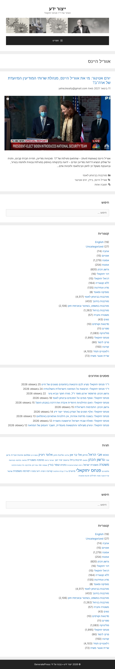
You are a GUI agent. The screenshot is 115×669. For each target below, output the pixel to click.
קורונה (105, 346)
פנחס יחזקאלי (101, 337)
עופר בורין (54, 464)
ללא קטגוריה (102, 282)
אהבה (106, 251)
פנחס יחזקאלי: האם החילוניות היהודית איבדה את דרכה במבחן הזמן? (72, 402)
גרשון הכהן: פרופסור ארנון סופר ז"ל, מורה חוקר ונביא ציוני (78, 393)
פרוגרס (72, 471)
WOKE (106, 455)
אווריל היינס (101, 179)
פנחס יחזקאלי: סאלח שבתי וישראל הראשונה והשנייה (81, 420)
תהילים (93, 475)
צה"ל (66, 471)
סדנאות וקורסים (100, 324)
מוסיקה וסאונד (101, 292)
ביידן (90, 179)
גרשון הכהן (103, 269)
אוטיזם (105, 255)
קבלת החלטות (58, 471)
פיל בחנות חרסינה (18, 465)
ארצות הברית (17, 455)
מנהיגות (12, 460)
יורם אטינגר (81, 179)
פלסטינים (105, 471)
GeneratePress (42, 664)
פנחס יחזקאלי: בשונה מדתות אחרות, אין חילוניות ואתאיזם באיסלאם (72, 416)
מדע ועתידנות (101, 287)
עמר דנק (35, 465)
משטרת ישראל (90, 464)
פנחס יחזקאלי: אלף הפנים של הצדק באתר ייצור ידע (81, 411)
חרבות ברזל (76, 460)
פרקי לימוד (103, 342)
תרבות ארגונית (84, 476)
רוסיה (43, 471)
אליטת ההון (58, 455)
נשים (106, 319)
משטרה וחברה (101, 314)
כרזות (47, 460)
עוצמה (44, 465)
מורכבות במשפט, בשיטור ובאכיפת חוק (88, 305)
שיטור (9, 471)
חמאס (85, 460)
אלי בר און (76, 455)
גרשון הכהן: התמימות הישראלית (92, 407)
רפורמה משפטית (22, 470)
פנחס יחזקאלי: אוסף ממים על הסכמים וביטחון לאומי (81, 397)
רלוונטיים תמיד (101, 351)
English (99, 242)
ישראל (52, 460)
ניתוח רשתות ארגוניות (75, 465)
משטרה (104, 465)
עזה (40, 465)
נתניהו (63, 465)
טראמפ (66, 460)
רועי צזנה (35, 471)
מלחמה (18, 460)
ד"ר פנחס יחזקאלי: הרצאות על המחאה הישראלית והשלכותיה (76, 388)
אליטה (67, 455)
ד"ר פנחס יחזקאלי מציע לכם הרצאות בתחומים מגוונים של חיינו (75, 384)
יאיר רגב (58, 460)
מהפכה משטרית (35, 459)
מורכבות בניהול (101, 310)
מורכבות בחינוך (101, 301)
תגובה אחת (101, 184)
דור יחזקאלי (103, 273)
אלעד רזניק (45, 455)
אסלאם (27, 455)
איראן (85, 455)
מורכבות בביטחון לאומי (95, 175)
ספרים (105, 328)
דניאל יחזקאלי (101, 278)
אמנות (105, 264)
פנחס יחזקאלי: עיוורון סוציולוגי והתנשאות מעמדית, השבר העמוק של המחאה (68, 425)
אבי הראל (95, 454)
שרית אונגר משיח (99, 355)
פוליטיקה (104, 333)
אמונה (105, 260)
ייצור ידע (57, 8)
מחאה (24, 460)
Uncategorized (94, 246)
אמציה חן (34, 455)
